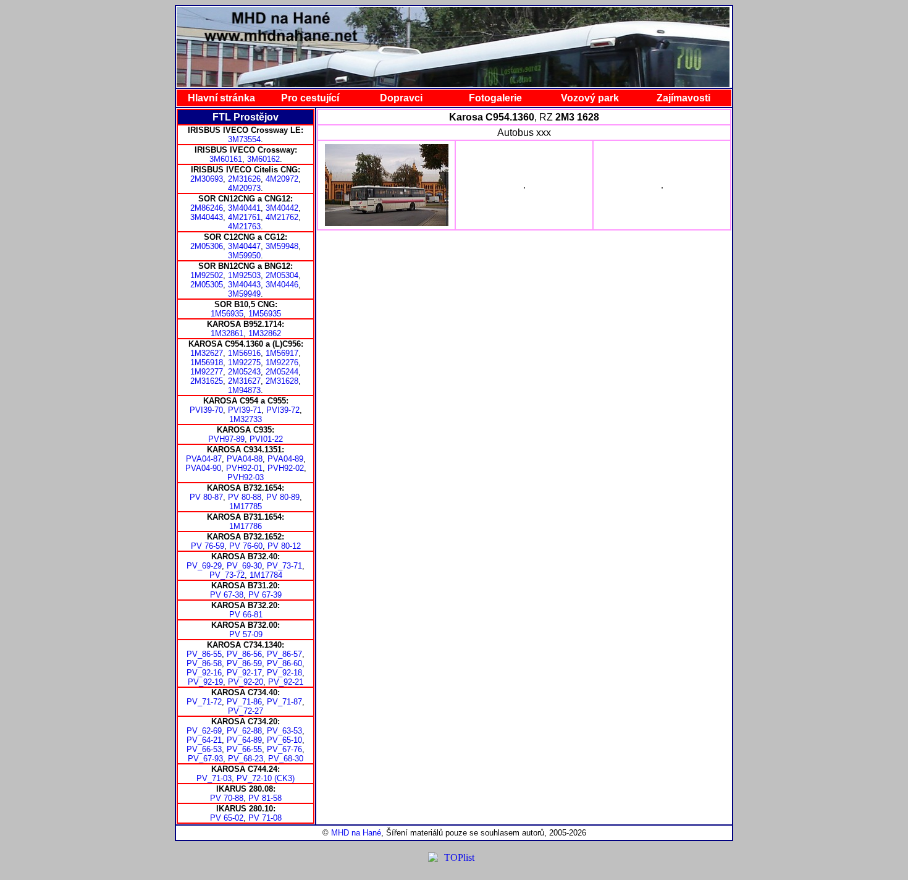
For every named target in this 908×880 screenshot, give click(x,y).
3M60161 (225, 159)
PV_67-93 (205, 758)
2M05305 (206, 284)
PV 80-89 (283, 497)
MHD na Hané (356, 832)
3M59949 (244, 293)
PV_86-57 (284, 654)
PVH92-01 (244, 468)
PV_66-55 (244, 749)
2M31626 (244, 179)
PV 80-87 (206, 497)
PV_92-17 (244, 672)
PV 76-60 (246, 546)
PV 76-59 (207, 546)
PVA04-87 (204, 458)
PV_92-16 (204, 672)
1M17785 (245, 506)
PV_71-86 (244, 701)
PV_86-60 (284, 663)
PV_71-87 (284, 701)
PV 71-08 (265, 818)
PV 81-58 (265, 798)
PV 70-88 (226, 798)
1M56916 (244, 353)
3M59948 (282, 246)
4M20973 (244, 188)
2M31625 (206, 381)
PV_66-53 (204, 749)
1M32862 (264, 333)
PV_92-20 (245, 682)
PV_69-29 (204, 565)
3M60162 (263, 159)
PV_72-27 (245, 711)
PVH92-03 (245, 477)
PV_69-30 (244, 565)
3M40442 (282, 208)
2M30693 (206, 179)
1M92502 (206, 275)
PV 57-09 (246, 634)
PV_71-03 (214, 778)
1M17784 (266, 575)
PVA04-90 (203, 468)
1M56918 (206, 362)
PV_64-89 (244, 740)
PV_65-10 (284, 740)
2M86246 (206, 208)
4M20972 (282, 179)
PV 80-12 (284, 546)
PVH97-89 (226, 439)
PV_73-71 (284, 565)
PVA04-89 (285, 458)
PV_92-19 (205, 682)
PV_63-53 (284, 730)
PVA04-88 (245, 458)
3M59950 (244, 255)
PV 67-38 (226, 594)
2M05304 (282, 275)
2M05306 (206, 246)
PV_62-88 (244, 730)
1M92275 (244, 362)
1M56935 (227, 313)
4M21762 (282, 217)
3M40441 (244, 208)
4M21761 (244, 217)
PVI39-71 (244, 410)
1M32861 (227, 333)
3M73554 (244, 139)
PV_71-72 (204, 701)
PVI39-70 (206, 410)
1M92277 (206, 371)
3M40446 (282, 284)
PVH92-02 (285, 468)
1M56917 (282, 353)
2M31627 (244, 381)
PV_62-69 (204, 730)
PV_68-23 (245, 758)
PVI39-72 (283, 410)
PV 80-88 (244, 497)
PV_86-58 (204, 663)
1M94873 (244, 390)
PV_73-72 (227, 575)
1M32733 (245, 419)
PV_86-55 (204, 654)
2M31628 (282, 381)
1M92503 (244, 275)
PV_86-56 (244, 654)
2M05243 (244, 371)
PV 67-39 (265, 594)
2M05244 (282, 371)
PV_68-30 (285, 758)
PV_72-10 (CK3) (266, 778)
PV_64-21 (204, 740)
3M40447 (244, 246)
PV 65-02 (226, 818)
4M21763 (244, 226)
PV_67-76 (284, 749)
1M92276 (282, 362)
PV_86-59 (244, 663)
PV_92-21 (285, 682)
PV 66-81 (246, 614)
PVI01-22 (266, 439)
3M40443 (206, 217)
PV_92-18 (284, 672)
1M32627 (206, 353)
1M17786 (245, 526)
